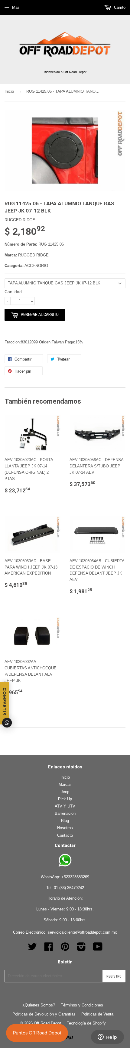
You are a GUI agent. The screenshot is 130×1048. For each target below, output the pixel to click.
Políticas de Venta (97, 1014)
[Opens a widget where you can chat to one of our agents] (107, 1037)
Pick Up (65, 799)
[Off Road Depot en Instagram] (81, 949)
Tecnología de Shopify (86, 1023)
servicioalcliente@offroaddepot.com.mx (82, 932)
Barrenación (65, 813)
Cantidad (13, 291)
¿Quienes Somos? (38, 1005)
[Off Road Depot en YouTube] (97, 949)
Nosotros (65, 828)
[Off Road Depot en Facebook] (48, 949)
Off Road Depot (47, 1023)
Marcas (65, 784)
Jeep (65, 791)
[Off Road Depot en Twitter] (32, 949)
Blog (65, 820)
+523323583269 (75, 877)
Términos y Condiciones (82, 1005)
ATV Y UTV (65, 806)
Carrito (119, 7)
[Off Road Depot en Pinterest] (65, 949)
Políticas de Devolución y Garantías (44, 1014)
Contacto (65, 835)
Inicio (9, 91)
